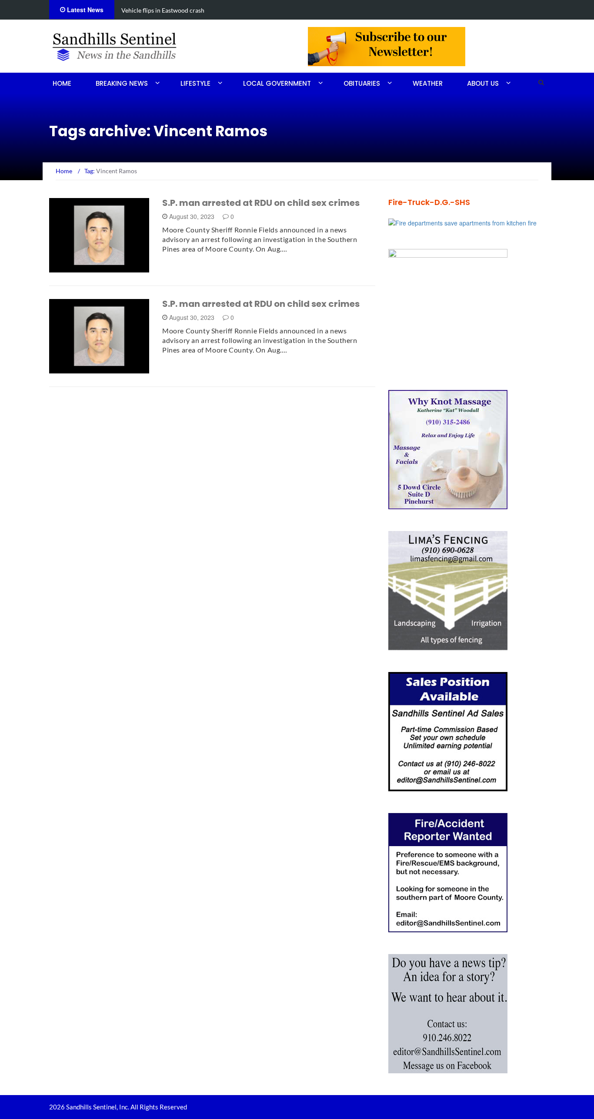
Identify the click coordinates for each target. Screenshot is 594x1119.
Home (62, 83)
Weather (428, 83)
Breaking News (122, 83)
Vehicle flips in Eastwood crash (162, 10)
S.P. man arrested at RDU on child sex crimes (261, 203)
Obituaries (362, 83)
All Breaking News (89, 368)
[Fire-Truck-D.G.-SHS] (462, 222)
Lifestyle (195, 83)
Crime (70, 267)
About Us (483, 83)
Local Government (277, 83)
